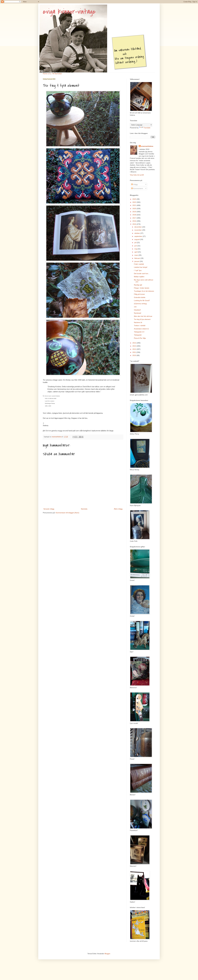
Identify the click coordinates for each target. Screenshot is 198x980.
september (138, 236)
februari (137, 258)
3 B (135, 307)
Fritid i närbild (139, 264)
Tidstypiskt (138, 335)
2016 (134, 221)
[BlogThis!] (76, 437)
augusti (137, 239)
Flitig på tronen (139, 294)
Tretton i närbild (139, 325)
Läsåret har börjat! (140, 267)
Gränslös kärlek (139, 297)
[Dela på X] (78, 437)
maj (136, 249)
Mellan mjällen (139, 277)
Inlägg (135, 184)
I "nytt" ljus (138, 270)
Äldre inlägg (118, 509)
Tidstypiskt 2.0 (139, 332)
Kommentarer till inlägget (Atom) (67, 513)
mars (136, 255)
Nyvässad (137, 313)
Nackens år (138, 322)
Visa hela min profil (137, 175)
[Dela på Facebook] (80, 437)
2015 (134, 224)
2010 (134, 355)
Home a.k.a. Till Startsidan (52, 74)
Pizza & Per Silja (140, 338)
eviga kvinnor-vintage (69, 11)
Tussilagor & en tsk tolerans (144, 291)
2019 (134, 212)
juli (135, 242)
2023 (134, 199)
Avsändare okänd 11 (141, 329)
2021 (134, 205)
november (138, 230)
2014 (134, 343)
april (136, 252)
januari (137, 261)
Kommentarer (138, 188)
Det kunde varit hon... (142, 273)
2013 (134, 346)
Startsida (84, 509)
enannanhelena (147, 146)
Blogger (107, 954)
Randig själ (138, 285)
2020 (134, 208)
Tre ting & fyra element (142, 319)
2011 (134, 352)
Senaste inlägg (48, 509)
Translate (147, 128)
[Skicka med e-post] (74, 437)
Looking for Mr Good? (142, 300)
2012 (134, 349)
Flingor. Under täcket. (142, 288)
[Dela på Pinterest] (82, 437)
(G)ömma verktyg (140, 304)
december (138, 227)
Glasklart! (137, 310)
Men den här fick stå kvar (143, 316)
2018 (134, 215)
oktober (137, 233)
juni (135, 246)
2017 (134, 218)
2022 (134, 202)
